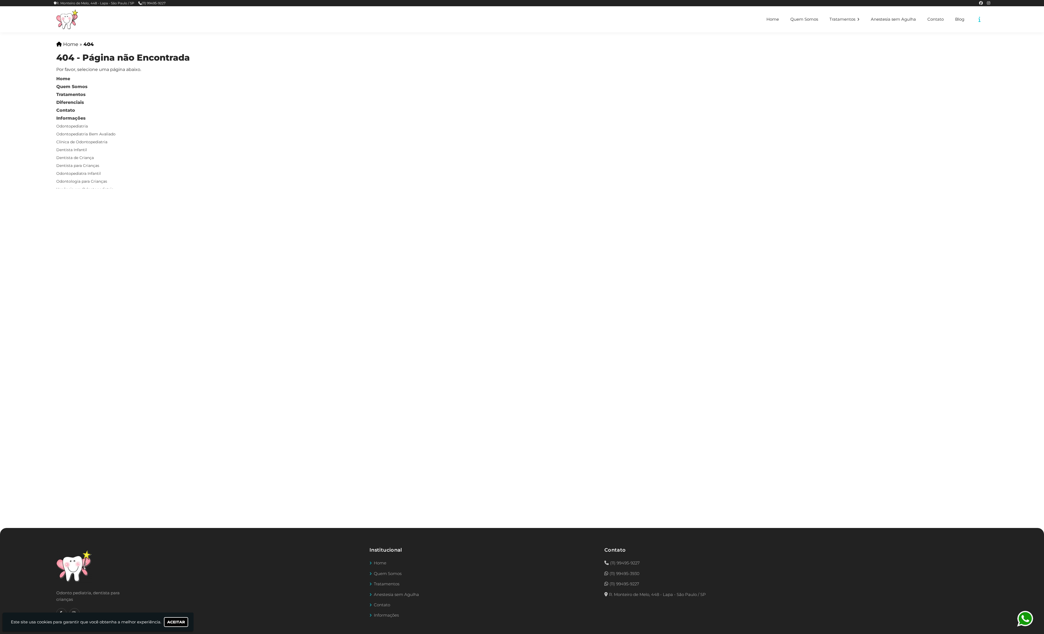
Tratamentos (842, 19)
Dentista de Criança (75, 157)
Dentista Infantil (71, 149)
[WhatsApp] (1029, 618)
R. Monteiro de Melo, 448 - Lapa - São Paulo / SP (95, 3)
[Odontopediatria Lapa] (74, 565)
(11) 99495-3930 (624, 573)
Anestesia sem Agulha (893, 19)
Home (772, 19)
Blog (959, 19)
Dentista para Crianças (77, 165)
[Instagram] (988, 3)
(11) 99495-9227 (154, 3)
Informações (71, 118)
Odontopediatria (72, 126)
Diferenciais (70, 102)
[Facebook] (981, 3)
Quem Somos (804, 19)
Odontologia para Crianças (81, 181)
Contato (935, 19)
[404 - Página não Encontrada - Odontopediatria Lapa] (67, 19)
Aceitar (176, 622)
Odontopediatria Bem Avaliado (86, 134)
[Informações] (979, 19)
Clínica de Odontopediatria (81, 141)
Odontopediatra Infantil (78, 173)
